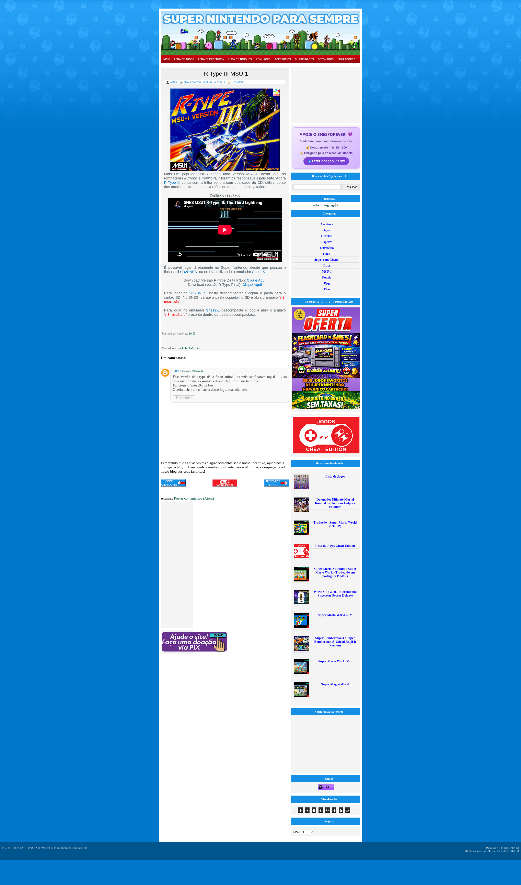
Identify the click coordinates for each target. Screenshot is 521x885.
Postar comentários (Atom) (194, 498)
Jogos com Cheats (326, 259)
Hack (180, 348)
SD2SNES (188, 272)
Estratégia (327, 247)
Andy (176, 370)
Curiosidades (304, 59)
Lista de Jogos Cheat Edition (335, 545)
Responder (184, 398)
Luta (326, 265)
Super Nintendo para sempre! (70, 847)
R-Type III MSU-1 (226, 73)
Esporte (326, 241)
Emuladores (346, 59)
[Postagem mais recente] (173, 483)
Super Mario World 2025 (335, 614)
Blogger (492, 850)
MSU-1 (189, 348)
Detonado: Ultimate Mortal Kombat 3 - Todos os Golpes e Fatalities (335, 503)
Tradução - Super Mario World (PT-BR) (335, 524)
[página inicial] (224, 485)
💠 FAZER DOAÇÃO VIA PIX (326, 161)
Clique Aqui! (256, 280)
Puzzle (326, 277)
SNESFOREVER (510, 847)
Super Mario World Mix (335, 661)
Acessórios (283, 59)
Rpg (327, 283)
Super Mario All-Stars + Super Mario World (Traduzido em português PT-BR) (335, 572)
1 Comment (238, 82)
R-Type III (172, 183)
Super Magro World (335, 684)
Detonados (326, 59)
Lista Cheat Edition (211, 59)
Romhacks (263, 59)
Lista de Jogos (184, 59)
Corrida (326, 235)
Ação (326, 230)
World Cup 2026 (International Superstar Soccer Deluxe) (335, 593)
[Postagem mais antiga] (276, 483)
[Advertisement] (326, 94)
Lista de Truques (240, 59)
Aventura (326, 224)
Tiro (197, 348)
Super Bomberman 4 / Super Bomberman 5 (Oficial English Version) (335, 641)
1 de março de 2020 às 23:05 (191, 371)
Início (166, 59)
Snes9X (258, 272)
